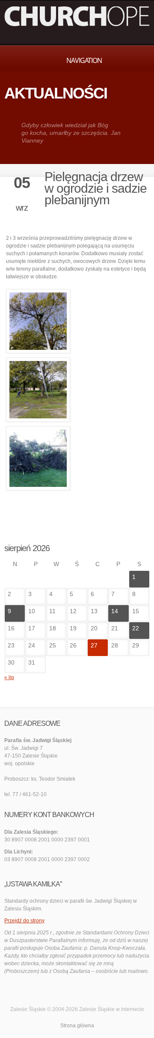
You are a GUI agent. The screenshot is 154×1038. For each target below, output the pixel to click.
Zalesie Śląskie (97, 1009)
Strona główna (77, 1026)
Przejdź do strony (24, 921)
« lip (9, 677)
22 (135, 628)
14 (114, 611)
